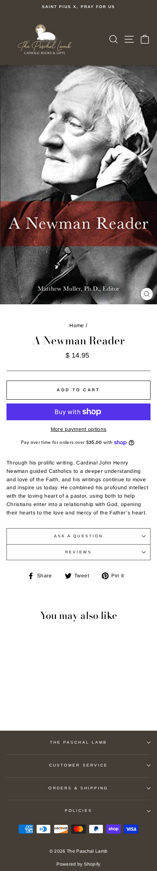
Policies (78, 810)
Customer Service (78, 765)
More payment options (79, 429)
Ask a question (78, 536)
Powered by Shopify (78, 864)
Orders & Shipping (78, 788)
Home (76, 325)
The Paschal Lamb (78, 742)
